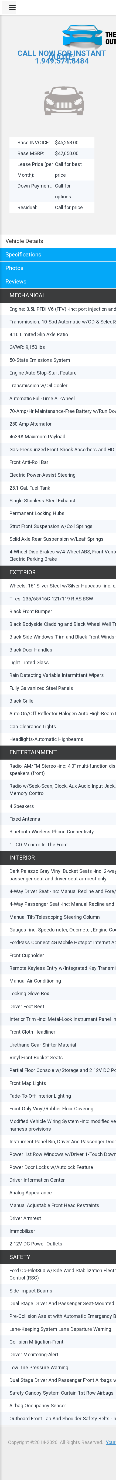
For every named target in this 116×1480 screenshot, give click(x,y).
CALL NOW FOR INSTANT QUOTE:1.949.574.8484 (62, 57)
